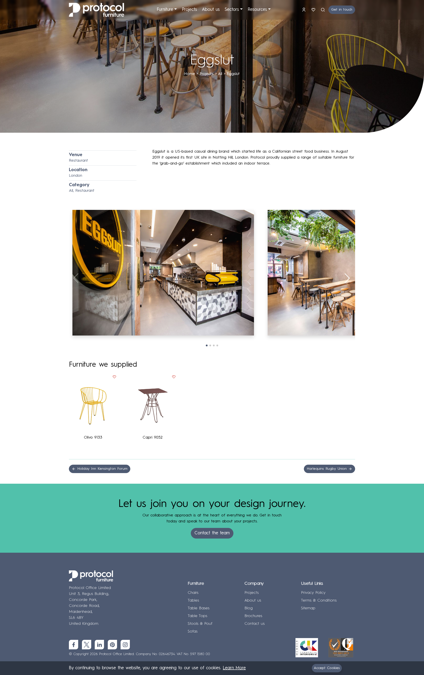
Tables (193, 600)
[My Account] (304, 10)
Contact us (254, 624)
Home (189, 74)
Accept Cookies (327, 668)
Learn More (234, 668)
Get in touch (341, 10)
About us (211, 10)
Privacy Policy (313, 593)
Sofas (192, 631)
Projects (189, 10)
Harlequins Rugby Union (327, 469)
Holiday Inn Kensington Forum (101, 469)
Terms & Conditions (319, 600)
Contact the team (212, 533)
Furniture (165, 10)
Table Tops (197, 616)
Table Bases (198, 608)
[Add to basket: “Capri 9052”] (174, 378)
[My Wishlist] (314, 10)
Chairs (193, 593)
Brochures (253, 616)
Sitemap (308, 608)
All (220, 74)
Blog (248, 608)
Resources (257, 10)
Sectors (232, 10)
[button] (348, 278)
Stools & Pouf (200, 624)
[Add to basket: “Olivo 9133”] (114, 378)
